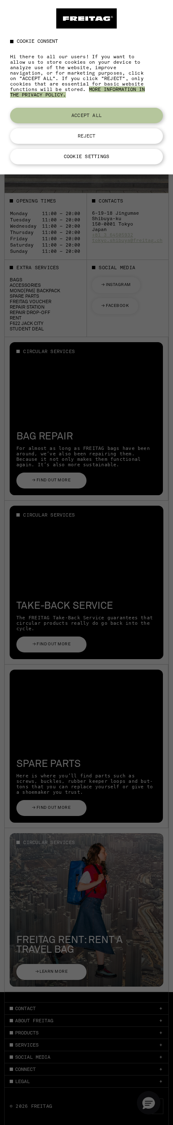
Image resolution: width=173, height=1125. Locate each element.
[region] (86, 87)
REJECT (87, 136)
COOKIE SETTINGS (86, 156)
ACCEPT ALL (86, 115)
